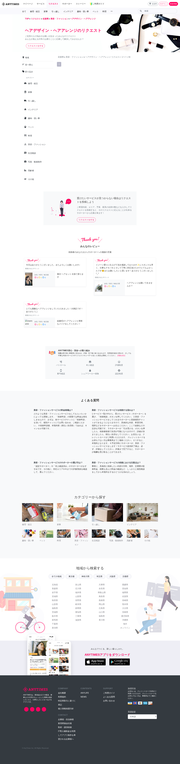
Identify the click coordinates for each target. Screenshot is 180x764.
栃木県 (55, 616)
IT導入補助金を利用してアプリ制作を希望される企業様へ (67, 735)
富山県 (78, 585)
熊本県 (125, 604)
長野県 (78, 600)
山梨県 (78, 596)
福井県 (78, 592)
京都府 (125, 576)
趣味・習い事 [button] (83, 11)
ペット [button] (96, 11)
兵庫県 (102, 585)
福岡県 (125, 592)
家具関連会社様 (65, 723)
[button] (153, 4)
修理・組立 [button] (35, 11)
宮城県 (55, 596)
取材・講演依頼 (65, 727)
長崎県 (125, 600)
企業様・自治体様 (66, 719)
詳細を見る (121, 355)
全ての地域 (56, 576)
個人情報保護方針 (66, 709)
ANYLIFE (85, 693)
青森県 (55, 589)
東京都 (71, 576)
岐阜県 (78, 604)
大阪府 (112, 576)
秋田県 (55, 600)
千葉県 (55, 624)
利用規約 (62, 697)
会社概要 (62, 693)
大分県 (125, 608)
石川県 (78, 589)
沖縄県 (125, 620)
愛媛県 (125, 585)
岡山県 (102, 604)
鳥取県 (102, 596)
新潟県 (55, 628)
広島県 (102, 608)
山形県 (55, 604)
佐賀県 (125, 596)
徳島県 (102, 616)
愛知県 (78, 612)
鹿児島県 (125, 616)
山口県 (102, 612)
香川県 (102, 620)
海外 (125, 624)
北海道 (55, 585)
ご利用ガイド (109, 693)
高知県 (125, 589)
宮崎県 (125, 612)
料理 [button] (104, 11)
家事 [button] (46, 11)
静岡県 (78, 608)
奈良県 (102, 589)
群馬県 (55, 620)
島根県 (102, 600)
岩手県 (55, 592)
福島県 (55, 608)
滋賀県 (78, 620)
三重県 (78, 616)
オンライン (125, 628)
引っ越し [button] (55, 11)
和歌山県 (102, 592)
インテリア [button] (68, 11)
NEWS (84, 697)
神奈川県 (85, 576)
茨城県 (55, 612)
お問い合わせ (109, 701)
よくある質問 (109, 697)
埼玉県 (99, 576)
